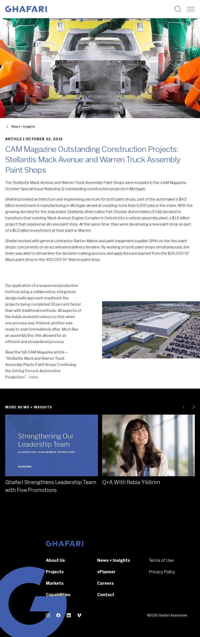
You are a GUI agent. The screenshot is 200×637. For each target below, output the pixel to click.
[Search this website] (178, 9)
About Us (55, 560)
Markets (55, 583)
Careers (105, 583)
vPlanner (106, 571)
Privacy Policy (162, 571)
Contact (105, 594)
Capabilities (58, 594)
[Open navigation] (191, 9)
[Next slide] (193, 407)
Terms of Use (161, 560)
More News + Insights (28, 407)
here (34, 377)
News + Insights (23, 126)
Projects (55, 571)
